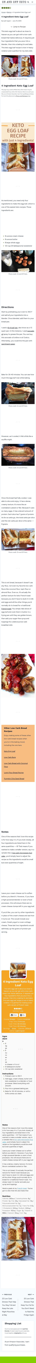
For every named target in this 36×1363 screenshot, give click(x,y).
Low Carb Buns (10, 757)
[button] (2, 8)
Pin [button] (23, 1015)
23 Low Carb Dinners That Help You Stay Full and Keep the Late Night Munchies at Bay (9, 1305)
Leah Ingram (7, 21)
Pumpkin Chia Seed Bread (14, 779)
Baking (9, 12)
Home (3, 12)
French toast (6, 609)
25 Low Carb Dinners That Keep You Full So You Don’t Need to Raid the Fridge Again (27, 1305)
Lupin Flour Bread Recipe (14, 773)
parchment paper (8, 344)
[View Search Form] (28, 2)
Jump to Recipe (19, 27)
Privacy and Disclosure (21, 96)
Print (15, 1015)
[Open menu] (32, 2)
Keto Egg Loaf (9, 751)
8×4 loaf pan (13, 328)
